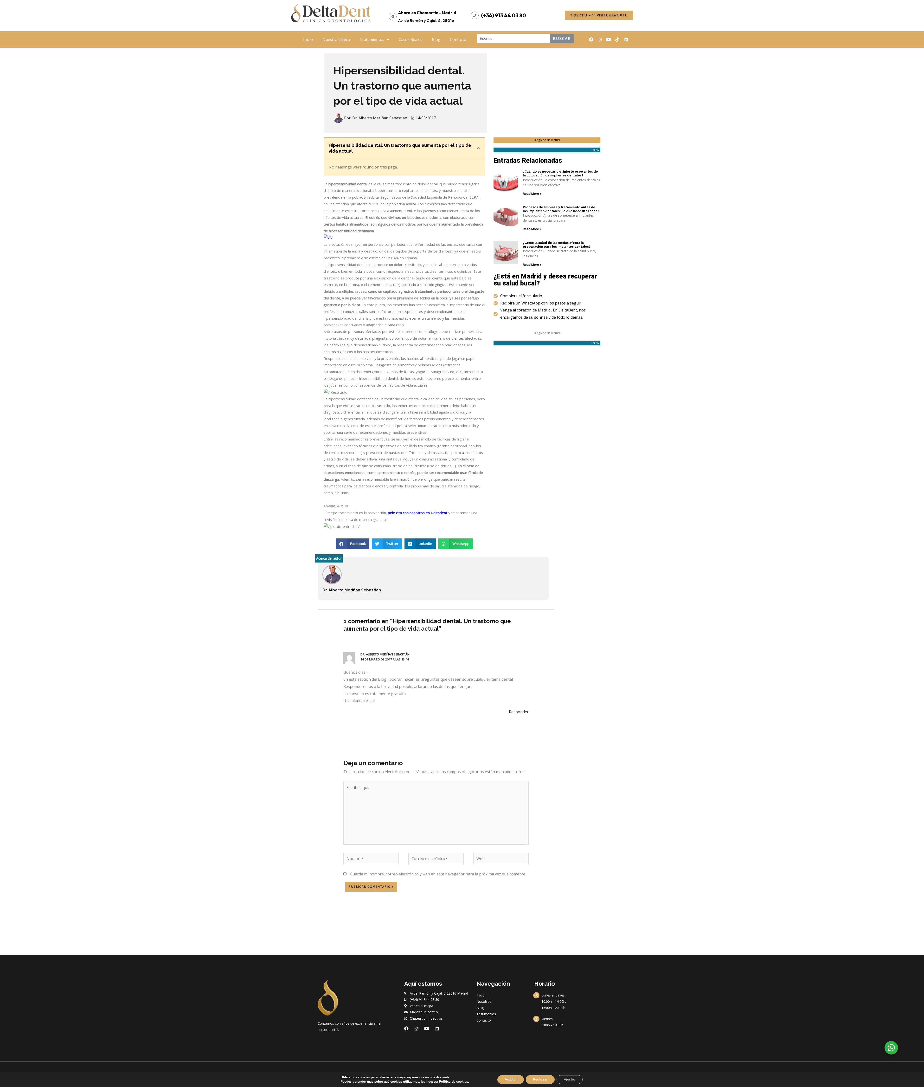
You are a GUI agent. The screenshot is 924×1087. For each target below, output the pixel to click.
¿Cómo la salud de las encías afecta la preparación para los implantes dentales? (556, 244)
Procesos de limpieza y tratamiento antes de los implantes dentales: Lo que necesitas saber (561, 209)
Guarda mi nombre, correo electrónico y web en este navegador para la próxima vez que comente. (438, 874)
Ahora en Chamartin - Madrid (427, 12)
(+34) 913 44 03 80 (503, 15)
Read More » (532, 193)
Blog (436, 39)
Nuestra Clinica (336, 39)
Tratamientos (371, 39)
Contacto (458, 39)
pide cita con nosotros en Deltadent (417, 512)
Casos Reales (410, 39)
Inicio (308, 39)
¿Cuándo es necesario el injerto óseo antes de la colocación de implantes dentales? (560, 173)
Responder (519, 711)
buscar (562, 38)
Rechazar (540, 1079)
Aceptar (511, 1079)
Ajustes (569, 1079)
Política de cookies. (454, 1081)
